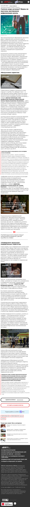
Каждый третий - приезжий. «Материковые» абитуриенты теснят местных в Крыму (16, 430)
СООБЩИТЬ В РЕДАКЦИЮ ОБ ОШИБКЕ (11, 461)
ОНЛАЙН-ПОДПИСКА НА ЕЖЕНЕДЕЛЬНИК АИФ (13, 452)
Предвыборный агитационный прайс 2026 (14, 459)
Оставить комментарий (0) (15, 405)
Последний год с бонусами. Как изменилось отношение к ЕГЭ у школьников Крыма (14, 204)
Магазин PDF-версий (7, 454)
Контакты (18, 454)
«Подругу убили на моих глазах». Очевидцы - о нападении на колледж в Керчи (14, 339)
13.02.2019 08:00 (4, 5)
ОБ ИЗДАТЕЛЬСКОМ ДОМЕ (8, 450)
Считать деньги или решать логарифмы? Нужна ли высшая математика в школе (17, 439)
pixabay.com (4, 35)
